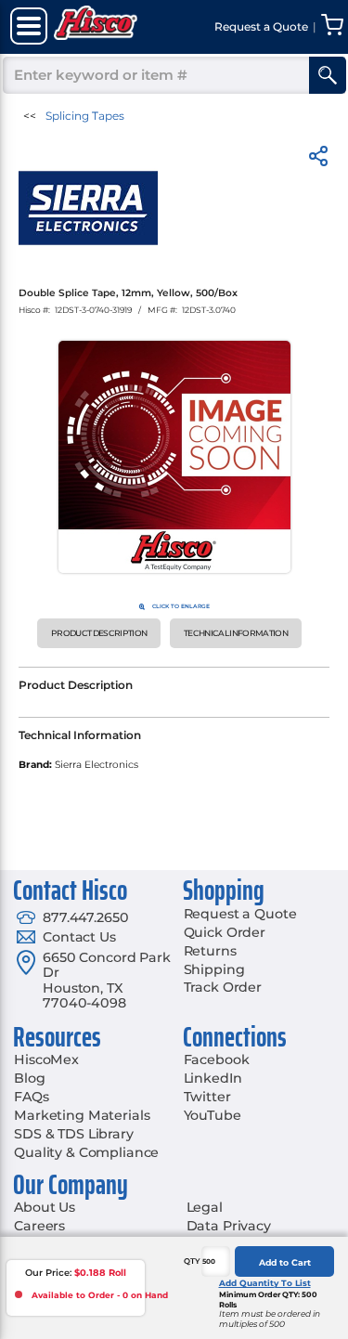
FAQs (31, 1096)
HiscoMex (46, 1059)
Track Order (223, 987)
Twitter (207, 1096)
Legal (205, 1207)
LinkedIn (213, 1078)
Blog (29, 1078)
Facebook (217, 1059)
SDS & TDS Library (74, 1133)
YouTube (212, 1115)
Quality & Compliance (86, 1152)
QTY (192, 1261)
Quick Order (224, 932)
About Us (44, 1207)
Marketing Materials (81, 1115)
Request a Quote (240, 913)
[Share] (318, 159)
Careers (39, 1225)
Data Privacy (229, 1225)
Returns (210, 950)
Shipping (214, 969)
